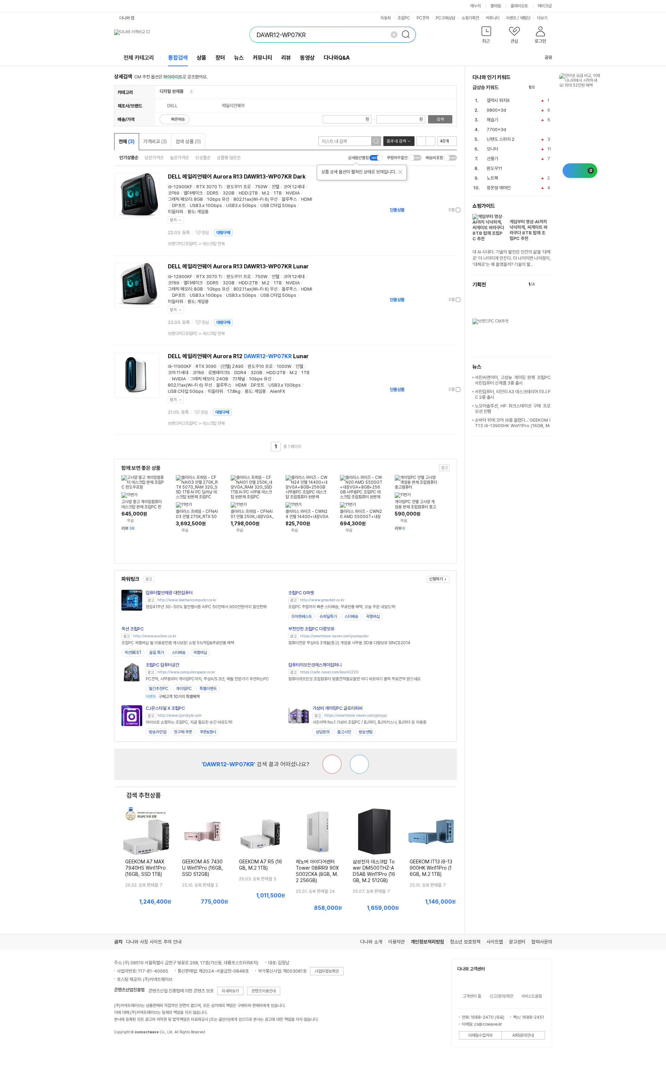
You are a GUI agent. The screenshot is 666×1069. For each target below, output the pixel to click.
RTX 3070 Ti (209, 186)
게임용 (202, 211)
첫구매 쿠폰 (183, 732)
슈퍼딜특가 (328, 616)
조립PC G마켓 (301, 592)
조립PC (404, 18)
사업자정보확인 (327, 971)
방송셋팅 (366, 732)
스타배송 (351, 616)
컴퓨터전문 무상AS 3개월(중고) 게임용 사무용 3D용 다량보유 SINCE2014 (349, 642)
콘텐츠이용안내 (263, 991)
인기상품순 (128, 157)
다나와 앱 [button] (126, 18)
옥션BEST (133, 652)
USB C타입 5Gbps (278, 205)
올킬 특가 (156, 652)
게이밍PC (184, 688)
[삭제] (394, 34)
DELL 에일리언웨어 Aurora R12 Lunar (238, 356)
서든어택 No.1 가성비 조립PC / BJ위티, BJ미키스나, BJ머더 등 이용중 (369, 722)
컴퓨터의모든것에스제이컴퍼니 (315, 664)
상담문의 (323, 732)
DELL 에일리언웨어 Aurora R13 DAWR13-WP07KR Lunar (238, 266)
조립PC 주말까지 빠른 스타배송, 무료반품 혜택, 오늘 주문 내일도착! (341, 606)
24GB (222, 378)
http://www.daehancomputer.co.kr (186, 600)
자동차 (386, 18)
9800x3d (496, 110)
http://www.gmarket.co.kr (322, 600)
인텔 (275, 186)
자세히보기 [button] (230, 991)
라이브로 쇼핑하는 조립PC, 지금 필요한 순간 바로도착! (189, 722)
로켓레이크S (219, 372)
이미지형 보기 (430, 141)
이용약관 (396, 942)
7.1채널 (238, 378)
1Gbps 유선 (218, 199)
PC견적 (423, 18)
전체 (127, 141)
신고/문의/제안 (501, 996)
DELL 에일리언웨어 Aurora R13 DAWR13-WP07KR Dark (237, 176)
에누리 (475, 5)
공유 (548, 57)
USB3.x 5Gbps (241, 205)
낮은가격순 (154, 157)
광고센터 (517, 942)
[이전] (541, 87)
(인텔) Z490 (232, 366)
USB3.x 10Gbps (206, 205)
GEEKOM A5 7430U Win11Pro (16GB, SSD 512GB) (202, 868)
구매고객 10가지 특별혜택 (173, 696)
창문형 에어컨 (499, 187)
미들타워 (175, 211)
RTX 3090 (206, 366)
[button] (486, 36)
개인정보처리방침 (427, 942)
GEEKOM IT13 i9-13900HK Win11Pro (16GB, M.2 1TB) (431, 868)
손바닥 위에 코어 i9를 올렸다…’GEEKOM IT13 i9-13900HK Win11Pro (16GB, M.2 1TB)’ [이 (512, 425)
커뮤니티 (493, 18)
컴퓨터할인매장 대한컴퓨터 (169, 592)
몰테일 (495, 5)
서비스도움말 (531, 996)
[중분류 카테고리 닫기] (187, 91)
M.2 (266, 193)
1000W (284, 366)
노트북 (492, 178)
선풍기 (492, 158)
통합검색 (178, 57)
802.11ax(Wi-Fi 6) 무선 (255, 199)
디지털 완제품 (171, 91)
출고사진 (344, 732)
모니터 (492, 149)
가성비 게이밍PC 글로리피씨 (337, 708)
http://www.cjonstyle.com (179, 715)
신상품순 (203, 157)
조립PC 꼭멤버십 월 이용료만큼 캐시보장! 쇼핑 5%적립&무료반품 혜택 (177, 642)
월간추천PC (158, 688)
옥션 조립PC (132, 628)
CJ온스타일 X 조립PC (165, 708)
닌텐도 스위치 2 (500, 139)
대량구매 (223, 232)
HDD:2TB (248, 193)
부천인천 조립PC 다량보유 (311, 628)
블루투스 (289, 199)
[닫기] (400, 172)
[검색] (408, 34)
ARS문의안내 (523, 1035)
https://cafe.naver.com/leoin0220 (329, 672)
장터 (220, 57)
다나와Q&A (337, 57)
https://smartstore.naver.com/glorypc (355, 715)
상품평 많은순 (229, 157)
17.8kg (233, 391)
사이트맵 (494, 942)
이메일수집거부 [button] (480, 1035)
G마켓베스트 (301, 616)
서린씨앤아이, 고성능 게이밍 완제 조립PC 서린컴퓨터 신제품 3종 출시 (512, 380)
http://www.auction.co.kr (154, 636)
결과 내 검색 (396, 141)
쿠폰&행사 (208, 732)
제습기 (492, 119)
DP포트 (179, 205)
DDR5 (213, 193)
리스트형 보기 (421, 141)
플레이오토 (519, 5)
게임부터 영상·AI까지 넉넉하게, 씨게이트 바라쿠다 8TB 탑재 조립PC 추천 (528, 230)
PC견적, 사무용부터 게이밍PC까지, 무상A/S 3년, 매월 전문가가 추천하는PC (207, 678)
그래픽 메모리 (180, 199)
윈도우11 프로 (239, 186)
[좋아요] (359, 764)
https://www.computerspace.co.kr (186, 672)
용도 (191, 211)
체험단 (525, 18)
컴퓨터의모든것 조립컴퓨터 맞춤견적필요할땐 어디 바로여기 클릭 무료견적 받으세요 (354, 678)
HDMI (306, 199)
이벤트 (511, 18)
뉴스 (239, 57)
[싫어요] (332, 764)
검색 (440, 119)
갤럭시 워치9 (498, 100)
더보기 (542, 18)
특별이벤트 (208, 688)
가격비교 (155, 141)
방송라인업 (157, 732)
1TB (278, 193)
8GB (198, 199)
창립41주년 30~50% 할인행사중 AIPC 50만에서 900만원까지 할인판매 (206, 606)
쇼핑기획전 (470, 18)
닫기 (173, 220)
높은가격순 (179, 157)
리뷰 (286, 57)
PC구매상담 (445, 18)
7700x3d (496, 129)
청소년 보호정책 (465, 942)
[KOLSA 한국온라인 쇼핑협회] (126, 1048)
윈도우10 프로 (260, 366)
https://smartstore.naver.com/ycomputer (334, 636)
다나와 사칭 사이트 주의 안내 (153, 942)
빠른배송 (178, 119)
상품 (201, 57)
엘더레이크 (193, 193)
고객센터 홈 (472, 996)
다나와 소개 (371, 942)
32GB (228, 193)
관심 (205, 232)
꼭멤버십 (373, 616)
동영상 (307, 57)
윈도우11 (494, 168)
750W (261, 186)
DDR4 (240, 372)
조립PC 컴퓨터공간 (162, 664)
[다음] (549, 87)
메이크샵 (545, 5)
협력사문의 (541, 942)
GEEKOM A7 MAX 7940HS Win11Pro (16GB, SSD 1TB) (145, 868)
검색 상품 (188, 141)
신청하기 (436, 579)
